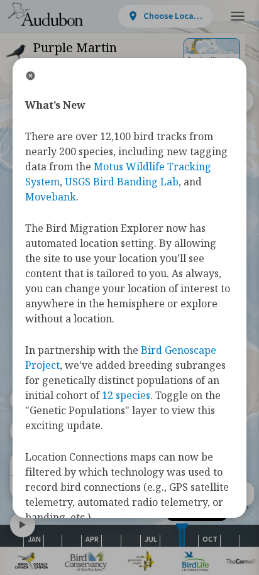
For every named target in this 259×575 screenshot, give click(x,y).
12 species (126, 395)
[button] (237, 17)
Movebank (50, 197)
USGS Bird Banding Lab (122, 182)
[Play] (22, 524)
